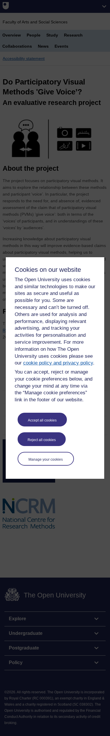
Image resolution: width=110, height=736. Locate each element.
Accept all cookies (42, 420)
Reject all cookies (42, 440)
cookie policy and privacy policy (58, 363)
